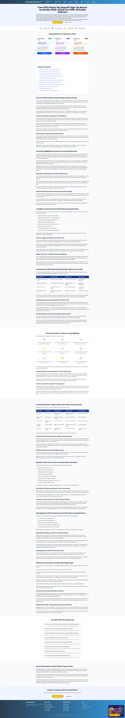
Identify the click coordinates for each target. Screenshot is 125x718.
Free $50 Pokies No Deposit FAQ (45, 88)
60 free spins (87, 2)
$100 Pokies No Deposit (48, 2)
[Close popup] (123, 706)
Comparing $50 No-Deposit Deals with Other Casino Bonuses (51, 80)
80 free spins (82, 2)
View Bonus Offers (57, 696)
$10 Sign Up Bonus (41, 2)
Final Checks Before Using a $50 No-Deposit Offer (49, 90)
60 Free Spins (65, 709)
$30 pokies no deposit (94, 2)
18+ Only (83, 708)
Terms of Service (85, 705)
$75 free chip (76, 2)
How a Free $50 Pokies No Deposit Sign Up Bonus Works (50, 69)
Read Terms (68, 696)
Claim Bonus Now (58, 22)
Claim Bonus (44, 53)
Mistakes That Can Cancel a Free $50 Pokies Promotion (50, 82)
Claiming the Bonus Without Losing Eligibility (47, 78)
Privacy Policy (84, 704)
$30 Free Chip (66, 710)
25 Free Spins (71, 2)
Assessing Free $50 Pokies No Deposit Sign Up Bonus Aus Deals (51, 76)
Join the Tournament (114, 715)
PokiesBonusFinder (33, 2)
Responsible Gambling (86, 707)
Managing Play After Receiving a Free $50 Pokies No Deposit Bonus (52, 84)
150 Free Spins (65, 2)
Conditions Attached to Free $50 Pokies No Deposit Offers (50, 73)
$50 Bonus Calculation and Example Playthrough (48, 86)
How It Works (69, 22)
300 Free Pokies (66, 707)
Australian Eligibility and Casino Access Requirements (49, 71)
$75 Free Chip (66, 705)
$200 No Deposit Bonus (49, 707)
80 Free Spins (47, 710)
